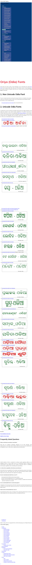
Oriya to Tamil (6, 18)
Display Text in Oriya (7, 545)
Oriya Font (4, 29)
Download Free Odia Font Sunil (7, 357)
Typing (3, 41)
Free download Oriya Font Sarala (8, 102)
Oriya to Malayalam (7, 540)
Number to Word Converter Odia (9, 562)
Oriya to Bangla (7, 16)
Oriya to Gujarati (7, 15)
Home (3, 5)
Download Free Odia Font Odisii (7, 262)
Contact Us (4, 519)
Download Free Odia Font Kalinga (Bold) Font (10, 209)
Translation (4, 6)
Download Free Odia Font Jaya (7, 182)
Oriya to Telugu (7, 21)
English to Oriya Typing (4, 436)
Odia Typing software (22, 113)
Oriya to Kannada (7, 26)
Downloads (4, 40)
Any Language (7, 28)
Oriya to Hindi (6, 11)
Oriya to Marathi (7, 13)
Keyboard (3, 34)
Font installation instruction (5, 433)
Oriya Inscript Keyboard (8, 548)
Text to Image (6, 54)
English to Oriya (7, 8)
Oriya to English (7, 10)
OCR (5, 53)
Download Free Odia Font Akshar (8, 118)
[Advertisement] (16, 72)
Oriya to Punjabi (7, 20)
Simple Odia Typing (7, 553)
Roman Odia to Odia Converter (9, 554)
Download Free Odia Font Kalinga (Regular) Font (10, 208)
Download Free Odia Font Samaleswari (9, 308)
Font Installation (5, 33)
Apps (3, 51)
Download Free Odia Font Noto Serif (8, 252)
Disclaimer (4, 520)
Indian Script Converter (8, 560)
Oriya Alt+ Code (7, 39)
